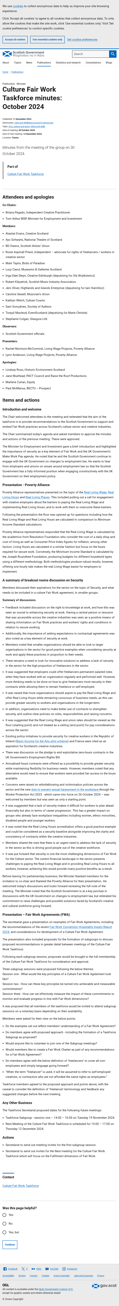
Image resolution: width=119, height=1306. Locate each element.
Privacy (100, 1275)
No (11, 1223)
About (5, 62)
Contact (33, 1275)
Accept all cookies (15, 39)
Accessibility (8, 1275)
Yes (11, 1215)
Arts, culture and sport (19, 126)
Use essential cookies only (47, 39)
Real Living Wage (95, 492)
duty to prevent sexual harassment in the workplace (65, 789)
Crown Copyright (61, 1275)
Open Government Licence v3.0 (56, 1289)
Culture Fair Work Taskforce (25, 174)
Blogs (109, 62)
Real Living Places (38, 497)
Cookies (45, 1275)
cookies (18, 6)
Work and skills (38, 126)
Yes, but (14, 1232)
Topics (17, 62)
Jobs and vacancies (83, 1275)
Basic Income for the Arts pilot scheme (42, 741)
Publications (44, 62)
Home (5, 72)
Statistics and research (68, 62)
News (29, 62)
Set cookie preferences (82, 39)
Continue (10, 1244)
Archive (22, 1275)
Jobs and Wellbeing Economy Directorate (33, 123)
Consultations (93, 62)
